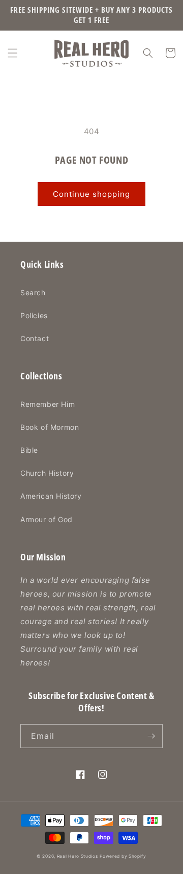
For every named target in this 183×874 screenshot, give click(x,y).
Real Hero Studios (77, 856)
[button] (13, 53)
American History (51, 496)
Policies (34, 315)
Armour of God (46, 519)
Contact (34, 338)
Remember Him (47, 404)
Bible (29, 450)
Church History (47, 473)
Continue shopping (91, 194)
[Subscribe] (151, 736)
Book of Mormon (49, 427)
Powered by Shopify (123, 856)
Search (33, 292)
